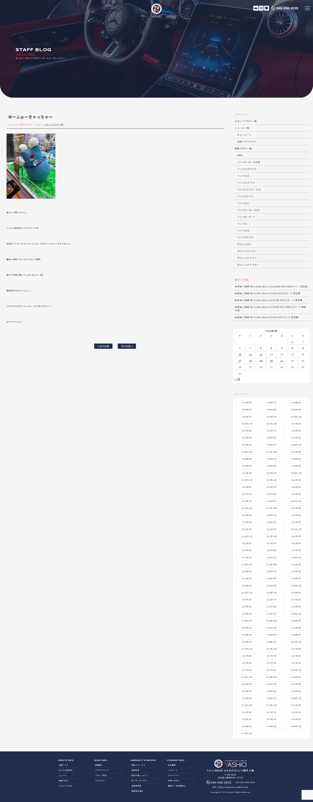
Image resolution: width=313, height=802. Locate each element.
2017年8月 (247, 656)
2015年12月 (296, 698)
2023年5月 (247, 494)
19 (261, 360)
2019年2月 (247, 613)
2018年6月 (296, 627)
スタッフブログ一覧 (53, 124)
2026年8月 (247, 402)
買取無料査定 (137, 791)
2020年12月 (296, 557)
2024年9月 (296, 451)
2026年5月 (247, 409)
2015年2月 (247, 726)
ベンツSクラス (245, 237)
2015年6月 (296, 712)
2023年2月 (247, 501)
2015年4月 (271, 719)
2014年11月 (246, 733)
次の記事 (126, 346)
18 (250, 360)
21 (281, 360)
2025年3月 (296, 437)
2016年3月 (296, 691)
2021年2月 (247, 557)
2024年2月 (247, 473)
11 (250, 354)
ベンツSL (242, 223)
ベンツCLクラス (246, 182)
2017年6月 (296, 656)
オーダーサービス (139, 780)
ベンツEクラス (245, 196)
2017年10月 (271, 649)
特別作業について (139, 775)
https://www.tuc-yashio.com (233, 787)
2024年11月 (246, 451)
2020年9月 (296, 564)
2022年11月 (246, 508)
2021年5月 (247, 550)
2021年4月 (271, 550)
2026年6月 (296, 402)
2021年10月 (271, 536)
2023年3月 (296, 494)
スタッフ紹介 (101, 775)
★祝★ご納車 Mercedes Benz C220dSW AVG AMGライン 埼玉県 (271, 286)
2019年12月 (296, 585)
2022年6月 (296, 515)
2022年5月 (247, 522)
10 (239, 354)
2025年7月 (271, 430)
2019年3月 (296, 606)
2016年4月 (271, 691)
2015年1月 (271, 726)
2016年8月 (247, 684)
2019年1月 (271, 613)
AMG (240, 155)
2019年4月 (271, 606)
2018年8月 (247, 627)
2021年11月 (246, 536)
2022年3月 (296, 522)
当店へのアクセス (247, 141)
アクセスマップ (102, 770)
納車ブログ (64, 780)
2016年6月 (296, 684)
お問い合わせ (173, 780)
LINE (266, 8)
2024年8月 (247, 458)
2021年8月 (247, 543)
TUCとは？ (100, 780)
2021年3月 (296, 550)
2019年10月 (271, 592)
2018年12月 (296, 613)
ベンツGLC (243, 203)
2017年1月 (271, 670)
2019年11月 (246, 592)
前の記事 (104, 346)
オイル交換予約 (66, 770)
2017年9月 (296, 649)
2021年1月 (271, 557)
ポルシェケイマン (247, 257)
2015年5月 (247, 719)
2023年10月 (271, 480)
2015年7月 (271, 712)
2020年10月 (271, 564)
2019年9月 (296, 592)
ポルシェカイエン (247, 251)
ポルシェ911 (244, 244)
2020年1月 (271, 585)
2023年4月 (271, 494)
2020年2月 (247, 585)
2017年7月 (271, 656)
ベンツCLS (243, 175)
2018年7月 (271, 627)
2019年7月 (271, 599)
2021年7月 (271, 543)
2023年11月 (246, 480)
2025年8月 (247, 430)
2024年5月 (247, 465)
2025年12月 (296, 416)
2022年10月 (271, 508)
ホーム (19, 58)
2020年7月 (271, 571)
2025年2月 (247, 444)
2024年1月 (271, 473)
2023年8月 (247, 487)
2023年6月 (296, 487)
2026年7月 (271, 402)
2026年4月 (271, 409)
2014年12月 (296, 726)
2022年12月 (296, 501)
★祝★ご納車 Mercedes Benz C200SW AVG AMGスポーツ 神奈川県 (270, 308)
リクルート (173, 770)
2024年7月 (271, 458)
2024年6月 (296, 458)
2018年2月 (247, 642)
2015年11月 (246, 705)
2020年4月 (271, 578)
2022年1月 (271, 529)
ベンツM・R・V (246, 216)
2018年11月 (246, 620)
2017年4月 (271, 663)
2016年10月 (271, 677)
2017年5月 (247, 663)
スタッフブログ (32, 58)
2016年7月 (271, 684)
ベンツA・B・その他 (248, 162)
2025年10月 (271, 423)
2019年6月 (296, 599)
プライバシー (173, 775)
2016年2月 (247, 698)
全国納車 (135, 770)
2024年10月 (271, 451)
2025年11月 (246, 423)
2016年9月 (296, 677)
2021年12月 (296, 529)
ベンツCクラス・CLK (249, 189)
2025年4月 (271, 437)
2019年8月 (247, 599)
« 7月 (237, 379)
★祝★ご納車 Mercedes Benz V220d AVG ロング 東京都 (266, 317)
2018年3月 (296, 634)
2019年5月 (247, 606)
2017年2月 (247, 670)
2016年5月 (247, 691)
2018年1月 (271, 642)
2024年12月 (296, 444)
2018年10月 (271, 620)
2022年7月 (271, 515)
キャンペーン (244, 134)
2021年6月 (296, 543)
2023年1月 (271, 501)
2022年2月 (247, 529)
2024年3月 (296, 465)
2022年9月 (296, 508)
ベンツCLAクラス (247, 169)
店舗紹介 (99, 765)
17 (239, 360)
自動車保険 (136, 785)
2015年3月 (296, 719)
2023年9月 (296, 480)
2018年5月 (247, 634)
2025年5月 (247, 437)
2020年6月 (296, 571)
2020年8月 (247, 571)
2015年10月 (271, 705)
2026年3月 (296, 409)
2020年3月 (296, 578)
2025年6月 (296, 430)
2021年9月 (296, 536)
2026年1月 (271, 416)
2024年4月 (271, 465)
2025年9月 (296, 423)
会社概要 (172, 765)
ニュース (63, 775)
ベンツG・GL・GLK (248, 210)
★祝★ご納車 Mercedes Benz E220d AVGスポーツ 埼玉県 (267, 293)
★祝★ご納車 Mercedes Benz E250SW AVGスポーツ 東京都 (269, 300)
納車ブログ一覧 (243, 148)
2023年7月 (271, 487)
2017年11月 (246, 649)
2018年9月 (296, 620)
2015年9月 (296, 705)
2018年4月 (271, 634)
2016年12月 (296, 670)
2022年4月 (271, 522)
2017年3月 (296, 663)
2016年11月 (246, 677)
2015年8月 (247, 712)
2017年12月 (296, 642)
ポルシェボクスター (248, 264)
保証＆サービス (138, 765)
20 (271, 360)
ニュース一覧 (242, 128)
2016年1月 (271, 698)
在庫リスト (255, 8)
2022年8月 (247, 515)
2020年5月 (247, 578)
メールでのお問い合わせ (261, 8)
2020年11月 (246, 564)
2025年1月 (271, 444)
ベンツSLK (243, 230)
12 (261, 354)
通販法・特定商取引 (176, 785)
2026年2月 (247, 416)
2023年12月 (296, 473)
